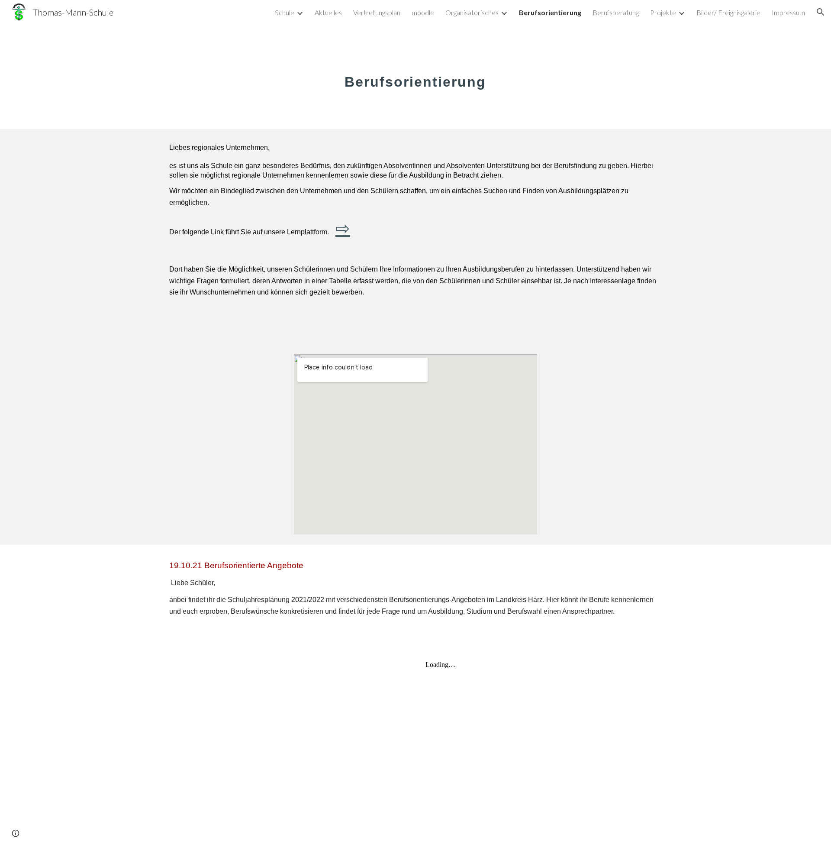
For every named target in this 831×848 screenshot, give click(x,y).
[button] (820, 12)
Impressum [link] (788, 12)
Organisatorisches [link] (472, 12)
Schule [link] (284, 12)
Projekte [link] (663, 12)
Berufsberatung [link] (616, 12)
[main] (415, 76)
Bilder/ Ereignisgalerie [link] (728, 12)
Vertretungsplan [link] (376, 12)
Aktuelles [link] (328, 12)
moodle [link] (423, 12)
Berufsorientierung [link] (550, 12)
